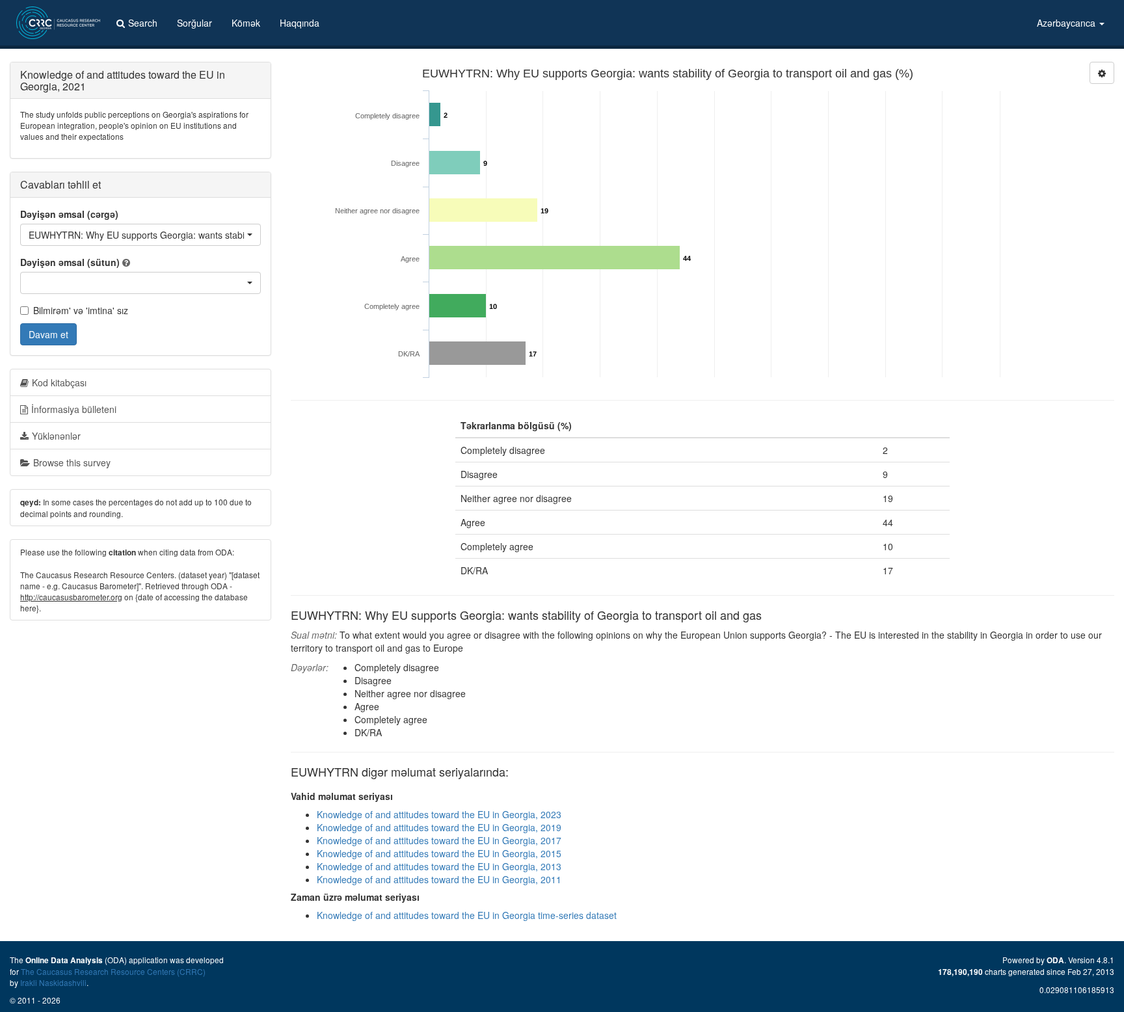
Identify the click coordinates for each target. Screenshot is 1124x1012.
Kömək (246, 22)
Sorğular (194, 22)
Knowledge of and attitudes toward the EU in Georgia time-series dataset (467, 915)
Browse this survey (72, 462)
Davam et (48, 334)
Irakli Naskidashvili (53, 982)
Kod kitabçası (59, 382)
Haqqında (299, 22)
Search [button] (142, 22)
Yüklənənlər (56, 435)
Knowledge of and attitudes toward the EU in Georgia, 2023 (439, 814)
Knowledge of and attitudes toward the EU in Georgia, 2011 (439, 879)
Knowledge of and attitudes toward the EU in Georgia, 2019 (439, 827)
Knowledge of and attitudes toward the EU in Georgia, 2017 (439, 840)
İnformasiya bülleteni (73, 409)
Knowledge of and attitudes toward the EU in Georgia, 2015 (439, 853)
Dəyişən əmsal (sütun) (70, 262)
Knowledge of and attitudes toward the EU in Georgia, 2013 (439, 866)
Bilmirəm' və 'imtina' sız (80, 310)
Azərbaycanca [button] (1067, 22)
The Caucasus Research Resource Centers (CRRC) (113, 971)
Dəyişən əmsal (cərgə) (69, 213)
